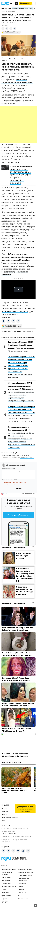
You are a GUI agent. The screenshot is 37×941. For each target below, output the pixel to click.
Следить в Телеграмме (19, 515)
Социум (20, 886)
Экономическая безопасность (23, 879)
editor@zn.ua (5, 842)
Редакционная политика (9, 817)
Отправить (18, 488)
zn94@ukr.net (26, 837)
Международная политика (7, 873)
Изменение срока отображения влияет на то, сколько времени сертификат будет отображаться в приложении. (21, 392)
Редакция (4, 811)
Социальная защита (25, 869)
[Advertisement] (18, 124)
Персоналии (22, 883)
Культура (4, 902)
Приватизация (6, 883)
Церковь (4, 899)
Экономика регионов (8, 886)
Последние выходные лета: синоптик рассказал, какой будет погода (14, 790)
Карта (3, 820)
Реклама (4, 814)
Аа (16, 3)
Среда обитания (6, 896)
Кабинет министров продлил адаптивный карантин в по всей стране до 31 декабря (17, 257)
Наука (3, 889)
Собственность (23, 899)
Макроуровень (6, 877)
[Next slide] (34, 8)
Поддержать (26, 3)
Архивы (4, 808)
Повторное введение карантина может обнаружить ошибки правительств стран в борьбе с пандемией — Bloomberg (21, 174)
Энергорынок (5, 880)
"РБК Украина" (18, 91)
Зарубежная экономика (26, 872)
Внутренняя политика (8, 869)
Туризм (20, 896)
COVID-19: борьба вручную (15, 311)
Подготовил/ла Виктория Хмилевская (16, 331)
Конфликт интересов (25, 875)
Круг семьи (22, 893)
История (21, 890)
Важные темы (6, 8)
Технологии (5, 893)
